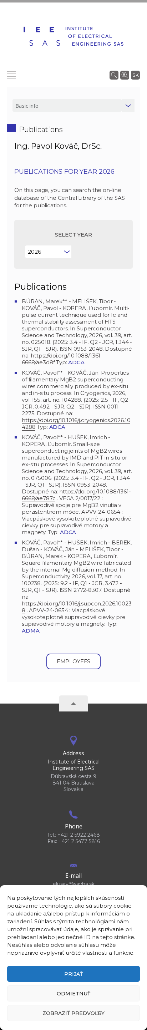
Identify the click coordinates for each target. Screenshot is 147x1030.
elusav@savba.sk (74, 884)
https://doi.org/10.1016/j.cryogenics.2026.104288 (76, 423)
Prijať (73, 974)
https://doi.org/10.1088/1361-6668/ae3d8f (62, 359)
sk (135, 75)
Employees (74, 661)
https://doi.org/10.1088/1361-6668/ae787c (76, 495)
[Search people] (124, 74)
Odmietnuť (73, 993)
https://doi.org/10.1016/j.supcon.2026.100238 (77, 607)
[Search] (114, 74)
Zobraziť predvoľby (73, 1013)
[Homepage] (73, 36)
